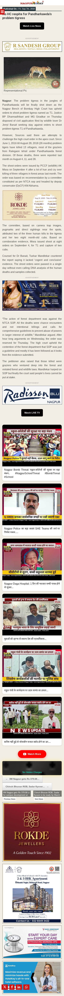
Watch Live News (32, 26)
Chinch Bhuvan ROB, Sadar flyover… (27, 786)
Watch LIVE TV (32, 412)
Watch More (34, 754)
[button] (32, 453)
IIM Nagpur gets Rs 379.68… (22, 779)
